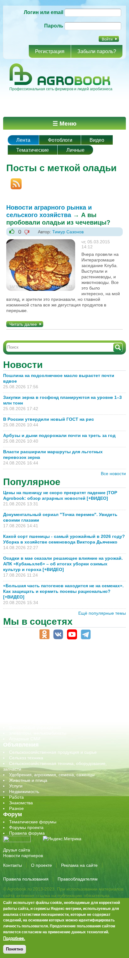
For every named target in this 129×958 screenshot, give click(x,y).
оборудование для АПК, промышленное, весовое (60, 682)
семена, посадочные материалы (42, 704)
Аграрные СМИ (24, 738)
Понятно (14, 949)
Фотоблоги (60, 140)
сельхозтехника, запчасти (35, 699)
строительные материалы (35, 721)
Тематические (32, 150)
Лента (23, 140)
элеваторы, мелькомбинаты (37, 733)
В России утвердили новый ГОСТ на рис (48, 419)
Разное (16, 808)
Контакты (12, 865)
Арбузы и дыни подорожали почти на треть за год (59, 435)
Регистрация (49, 51)
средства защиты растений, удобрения (49, 710)
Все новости (113, 473)
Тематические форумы (32, 821)
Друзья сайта (16, 849)
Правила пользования (26, 878)
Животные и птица (28, 780)
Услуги (16, 785)
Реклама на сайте (79, 865)
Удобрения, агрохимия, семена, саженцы (52, 774)
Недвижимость (24, 791)
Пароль (53, 25)
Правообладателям (78, 878)
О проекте (41, 865)
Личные (75, 150)
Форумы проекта (26, 827)
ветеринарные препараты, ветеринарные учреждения (65, 665)
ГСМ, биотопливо (27, 671)
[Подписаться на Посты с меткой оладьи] (14, 181)
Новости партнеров (23, 855)
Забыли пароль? (96, 51)
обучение (18, 688)
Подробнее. (14, 938)
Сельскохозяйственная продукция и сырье (53, 752)
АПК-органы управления (34, 660)
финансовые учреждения (35, 727)
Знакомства (21, 802)
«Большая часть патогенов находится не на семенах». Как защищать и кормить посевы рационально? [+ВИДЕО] (63, 591)
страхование (22, 716)
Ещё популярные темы (102, 613)
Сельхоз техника (26, 757)
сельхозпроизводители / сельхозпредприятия (56, 693)
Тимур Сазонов (68, 231)
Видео (97, 140)
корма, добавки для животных (39, 676)
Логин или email (43, 12)
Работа (16, 797)
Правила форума (27, 833)
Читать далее (23, 324)
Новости (23, 365)
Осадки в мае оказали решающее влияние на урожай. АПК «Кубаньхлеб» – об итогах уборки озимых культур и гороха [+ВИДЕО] (63, 564)
